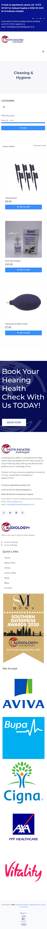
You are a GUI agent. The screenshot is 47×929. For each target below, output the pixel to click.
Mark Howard (42, 904)
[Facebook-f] (4, 512)
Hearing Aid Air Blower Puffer (16, 324)
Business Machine (23, 904)
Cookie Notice (24, 907)
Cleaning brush (11, 198)
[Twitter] (10, 512)
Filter (24, 128)
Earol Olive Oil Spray (13, 261)
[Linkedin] (16, 512)
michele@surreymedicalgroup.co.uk (20, 27)
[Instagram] (22, 512)
